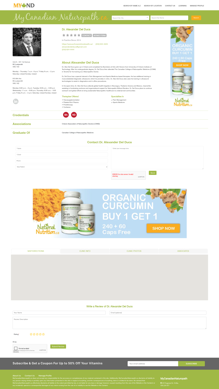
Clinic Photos (134, 251)
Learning (183, 6)
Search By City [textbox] (118, 18)
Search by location (153, 6)
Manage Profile (197, 6)
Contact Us (170, 6)
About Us (17, 375)
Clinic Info (84, 251)
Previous (170, 67)
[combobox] (130, 18)
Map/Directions (36, 251)
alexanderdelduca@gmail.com (74, 47)
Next (194, 67)
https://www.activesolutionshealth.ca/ (77, 44)
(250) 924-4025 (102, 44)
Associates (183, 251)
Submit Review (58, 346)
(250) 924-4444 (68, 49)
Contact (86, 35)
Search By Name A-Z (132, 6)
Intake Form (100, 35)
